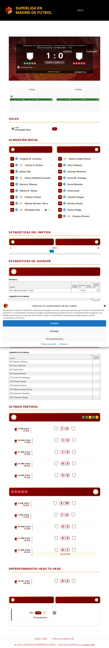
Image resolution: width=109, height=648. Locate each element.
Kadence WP (89, 644)
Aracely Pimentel (76, 171)
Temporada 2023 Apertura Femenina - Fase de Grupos (44, 45)
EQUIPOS (67, 51)
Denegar (54, 331)
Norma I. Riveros (28, 184)
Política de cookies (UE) (63, 639)
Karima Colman (33, 197)
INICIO (80, 10)
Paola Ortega (74, 209)
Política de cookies (48, 344)
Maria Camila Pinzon (80, 158)
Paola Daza (73, 190)
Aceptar (54, 323)
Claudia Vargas (75, 197)
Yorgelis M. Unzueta (30, 158)
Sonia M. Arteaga (76, 177)
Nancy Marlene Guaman (38, 177)
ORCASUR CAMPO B (45, 48)
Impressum (63, 344)
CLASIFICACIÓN (80, 31)
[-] (54, 430)
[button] (104, 305)
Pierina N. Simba (28, 190)
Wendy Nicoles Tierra (36, 203)
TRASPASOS (92, 51)
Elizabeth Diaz (23, 129)
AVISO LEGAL (41, 639)
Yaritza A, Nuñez (34, 165)
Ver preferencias (54, 339)
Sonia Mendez (75, 184)
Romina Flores (75, 203)
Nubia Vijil (25, 171)
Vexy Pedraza (74, 165)
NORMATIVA (80, 72)
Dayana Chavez (81, 216)
